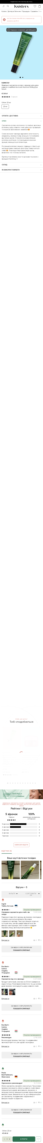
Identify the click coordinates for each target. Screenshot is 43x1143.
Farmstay (5, 83)
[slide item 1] (20, 77)
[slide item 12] (35, 783)
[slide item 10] (30, 783)
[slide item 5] (17, 783)
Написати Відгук (21, 845)
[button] (21, 115)
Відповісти (5, 940)
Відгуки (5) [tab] (7, 851)
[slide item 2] (22, 77)
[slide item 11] (33, 783)
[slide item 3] (12, 783)
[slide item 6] (20, 783)
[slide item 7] (22, 783)
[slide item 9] (27, 783)
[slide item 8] (25, 783)
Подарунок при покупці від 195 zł (21, 1)
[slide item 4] (15, 783)
